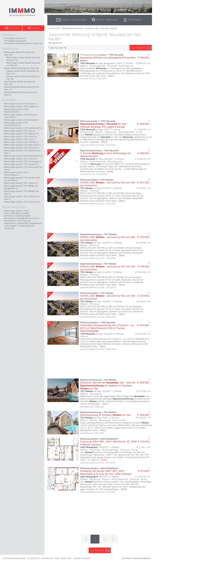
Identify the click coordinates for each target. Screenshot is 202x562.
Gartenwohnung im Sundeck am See (105, 414)
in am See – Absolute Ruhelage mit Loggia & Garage (104, 125)
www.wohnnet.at (87, 78)
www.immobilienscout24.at (92, 145)
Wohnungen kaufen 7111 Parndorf (20, 164)
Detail (35, 28)
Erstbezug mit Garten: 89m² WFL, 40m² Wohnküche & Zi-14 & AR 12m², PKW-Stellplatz (106, 472)
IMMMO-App (66, 558)
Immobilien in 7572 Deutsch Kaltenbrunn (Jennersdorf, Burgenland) (23, 221)
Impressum (47, 558)
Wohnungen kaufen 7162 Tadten (19, 183)
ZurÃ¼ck (49, 65)
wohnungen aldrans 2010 (16, 210)
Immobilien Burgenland (15, 40)
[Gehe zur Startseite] (22, 16)
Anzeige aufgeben (82, 558)
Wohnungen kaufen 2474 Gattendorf (21, 128)
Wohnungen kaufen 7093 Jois (18, 139)
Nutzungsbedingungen (14, 558)
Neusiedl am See (109, 28)
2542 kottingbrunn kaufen (16, 213)
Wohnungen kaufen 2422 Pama (19, 158)
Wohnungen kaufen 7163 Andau (19, 103)
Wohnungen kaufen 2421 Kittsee (19, 142)
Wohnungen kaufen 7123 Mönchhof (21, 145)
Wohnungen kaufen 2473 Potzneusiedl (16, 173)
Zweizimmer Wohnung (72, 28)
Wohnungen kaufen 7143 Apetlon (20, 106)
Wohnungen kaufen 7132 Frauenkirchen (16, 123)
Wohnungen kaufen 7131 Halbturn (20, 133)
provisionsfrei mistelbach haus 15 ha (21, 218)
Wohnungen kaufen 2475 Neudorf (20, 147)
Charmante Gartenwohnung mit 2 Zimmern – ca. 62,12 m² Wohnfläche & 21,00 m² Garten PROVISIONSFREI (107, 328)
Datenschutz (33, 558)
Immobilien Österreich (14, 38)
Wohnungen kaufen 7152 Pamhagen (21, 161)
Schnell (13, 28)
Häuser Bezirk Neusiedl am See (19, 68)
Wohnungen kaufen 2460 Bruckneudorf (16, 110)
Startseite (54, 28)
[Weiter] (113, 539)
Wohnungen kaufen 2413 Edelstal (20, 120)
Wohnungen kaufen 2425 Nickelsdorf (22, 156)
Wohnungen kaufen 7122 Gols (18, 131)
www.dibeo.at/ (86, 406)
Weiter (76, 65)
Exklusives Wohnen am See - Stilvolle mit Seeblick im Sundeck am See (107, 385)
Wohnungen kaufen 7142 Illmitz (19, 136)
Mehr (111, 76)
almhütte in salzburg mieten (17, 215)
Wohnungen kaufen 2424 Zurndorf (21, 201)
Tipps (56, 558)
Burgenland (92, 28)
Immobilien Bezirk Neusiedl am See (21, 43)
